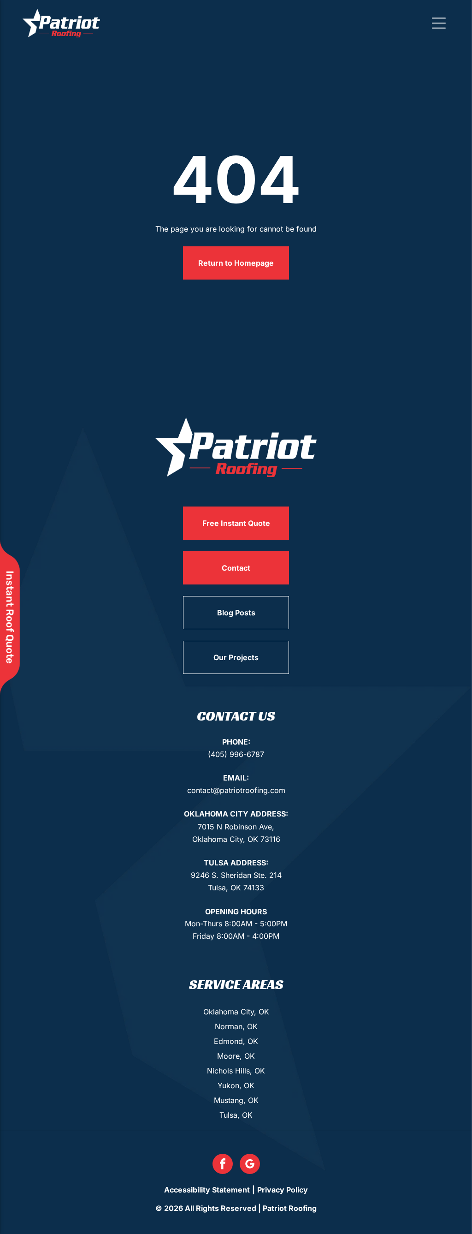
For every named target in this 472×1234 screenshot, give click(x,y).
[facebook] (222, 1165)
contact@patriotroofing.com (236, 790)
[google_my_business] (250, 1165)
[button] (439, 23)
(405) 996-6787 (236, 754)
